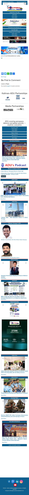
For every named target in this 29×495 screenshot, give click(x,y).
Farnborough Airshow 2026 (14, 32)
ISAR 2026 (14, 14)
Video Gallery (14, 17)
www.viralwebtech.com (19, 490)
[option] (7, 98)
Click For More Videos (14, 445)
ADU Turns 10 (14, 135)
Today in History (14, 133)
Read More (4, 161)
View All (3, 176)
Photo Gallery (14, 16)
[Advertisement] (14, 461)
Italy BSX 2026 (14, 30)
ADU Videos (14, 138)
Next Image (3, 76)
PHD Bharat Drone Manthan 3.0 (14, 27)
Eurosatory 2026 (14, 127)
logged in (9, 86)
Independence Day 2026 (14, 12)
